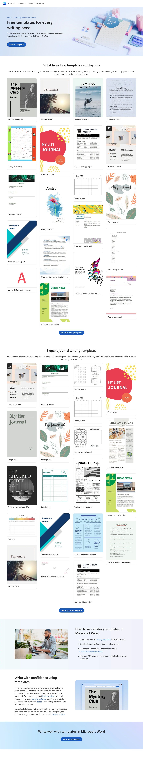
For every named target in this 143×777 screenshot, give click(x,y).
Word (9, 3)
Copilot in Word (58, 714)
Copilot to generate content (91, 651)
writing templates (104, 639)
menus (39, 701)
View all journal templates (71, 610)
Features (21, 3)
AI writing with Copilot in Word (25, 18)
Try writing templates (71, 739)
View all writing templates (71, 333)
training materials (39, 699)
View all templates (16, 44)
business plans (48, 696)
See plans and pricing (36, 3)
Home (9, 18)
